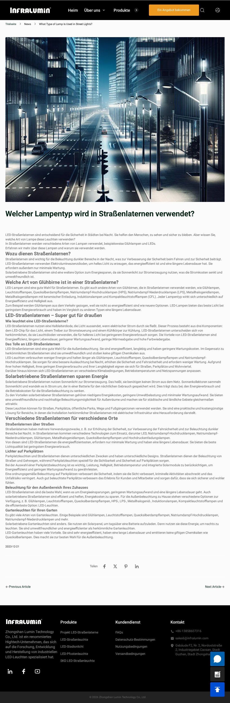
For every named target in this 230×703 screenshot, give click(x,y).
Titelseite (10, 24)
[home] (30, 10)
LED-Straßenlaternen (19, 235)
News (27, 24)
